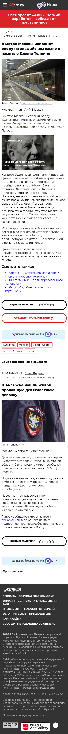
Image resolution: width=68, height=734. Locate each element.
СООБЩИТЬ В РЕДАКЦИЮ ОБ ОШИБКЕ (29, 623)
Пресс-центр (12, 609)
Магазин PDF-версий (39, 609)
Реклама (9, 596)
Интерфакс (20, 123)
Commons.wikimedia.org (36, 103)
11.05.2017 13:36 (10, 32)
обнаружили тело (14, 520)
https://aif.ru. (50, 709)
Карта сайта (12, 618)
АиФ (23, 444)
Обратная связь (14, 613)
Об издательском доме (36, 596)
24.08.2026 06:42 (12, 373)
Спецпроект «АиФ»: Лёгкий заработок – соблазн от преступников (34, 18)
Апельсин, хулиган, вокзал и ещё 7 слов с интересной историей (32, 274)
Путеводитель (40, 613)
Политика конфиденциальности (23, 715)
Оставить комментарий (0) (34, 318)
